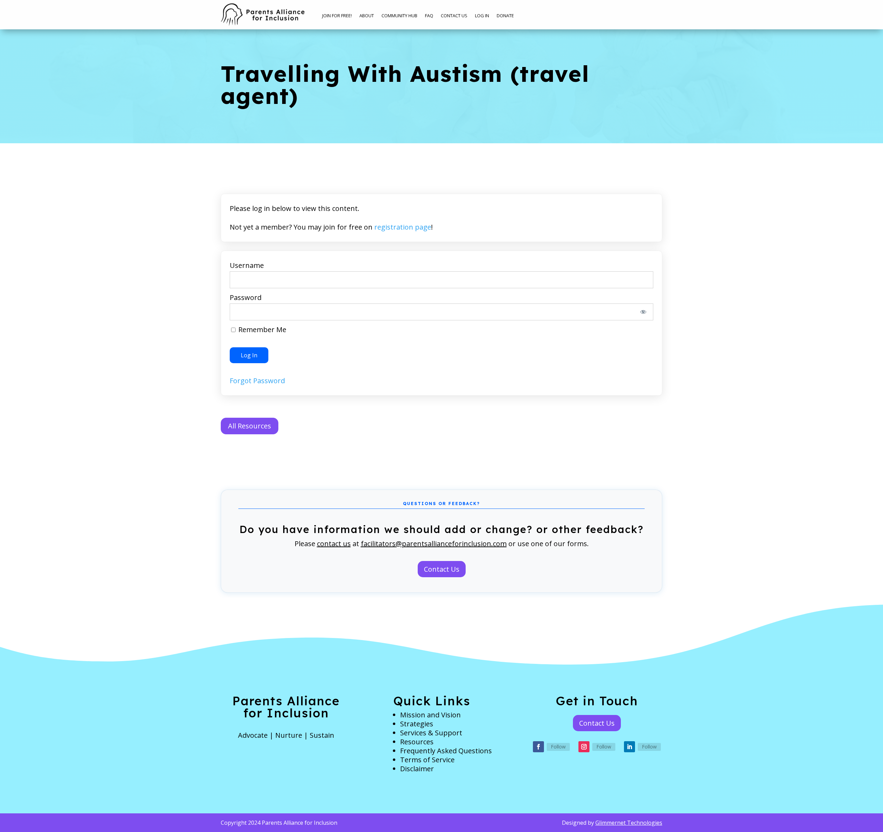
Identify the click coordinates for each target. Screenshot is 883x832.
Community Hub (399, 16)
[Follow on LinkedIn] (629, 746)
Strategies (416, 723)
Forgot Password (257, 380)
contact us (334, 543)
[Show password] (643, 311)
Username (247, 265)
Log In (482, 16)
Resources (417, 741)
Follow (558, 746)
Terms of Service (427, 759)
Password (245, 297)
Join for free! (337, 16)
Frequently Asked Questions (446, 750)
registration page (402, 227)
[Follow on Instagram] (583, 746)
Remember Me (261, 329)
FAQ (429, 16)
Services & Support (431, 732)
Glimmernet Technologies (628, 822)
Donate (505, 16)
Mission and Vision (430, 714)
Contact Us (454, 16)
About (366, 16)
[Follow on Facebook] (538, 746)
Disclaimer (417, 768)
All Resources (249, 425)
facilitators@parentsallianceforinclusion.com (434, 543)
